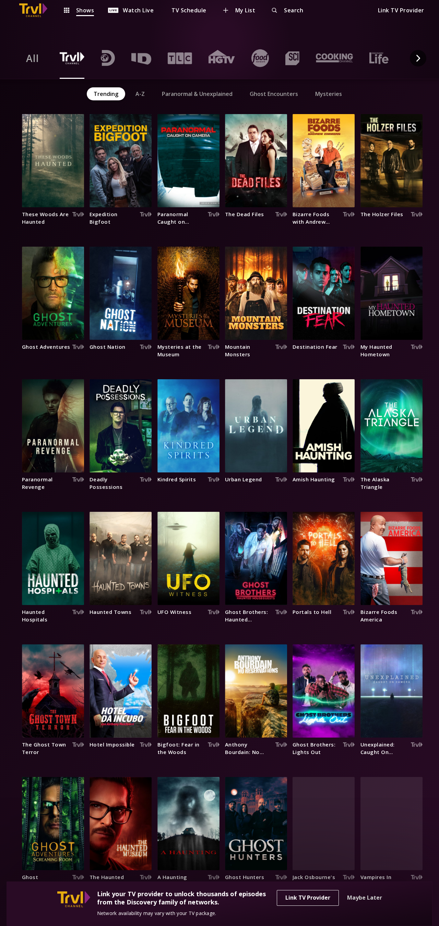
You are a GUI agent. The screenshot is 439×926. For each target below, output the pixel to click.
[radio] (32, 58)
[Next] (418, 58)
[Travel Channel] (36, 10)
